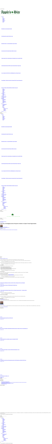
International (4, 89)
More (1, 103)
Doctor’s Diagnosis (4, 96)
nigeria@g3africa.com (2, 299)
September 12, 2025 (2, 361)
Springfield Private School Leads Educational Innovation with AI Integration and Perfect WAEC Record (13, 360)
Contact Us (2, 111)
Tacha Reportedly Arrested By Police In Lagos (7, 36)
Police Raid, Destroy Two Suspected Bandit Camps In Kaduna (9, 43)
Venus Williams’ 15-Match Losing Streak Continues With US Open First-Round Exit (11, 80)
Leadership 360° (4, 202)
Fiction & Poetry (4, 197)
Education (4, 203)
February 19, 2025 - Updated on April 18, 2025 (4, 227)
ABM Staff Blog (4, 101)
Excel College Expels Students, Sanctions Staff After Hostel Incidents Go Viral (9, 349)
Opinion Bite (2, 196)
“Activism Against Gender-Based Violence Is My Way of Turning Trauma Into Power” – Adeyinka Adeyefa (13, 290)
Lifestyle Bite (2, 93)
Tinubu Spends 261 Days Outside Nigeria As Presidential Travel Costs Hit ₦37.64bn (11, 58)
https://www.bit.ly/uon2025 (11, 274)
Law (3, 106)
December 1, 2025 (2, 291)
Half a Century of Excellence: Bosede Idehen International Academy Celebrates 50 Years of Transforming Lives (14, 328)
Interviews (5, 109)
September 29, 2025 (2, 340)
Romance (3, 107)
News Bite (2, 16)
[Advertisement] (18, 4)
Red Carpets (5, 208)
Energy (3, 97)
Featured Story (4, 99)
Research (3, 102)
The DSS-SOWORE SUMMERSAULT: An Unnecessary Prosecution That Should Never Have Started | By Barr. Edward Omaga (13, 382)
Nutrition (3, 94)
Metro (3, 436)
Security (3, 91)
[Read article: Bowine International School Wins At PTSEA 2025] (26, 313)
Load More (1, 377)
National (3, 19)
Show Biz (4, 21)
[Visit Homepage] (10, 15)
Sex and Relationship (6, 108)
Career (3, 100)
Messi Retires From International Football (6, 126)
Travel (3, 95)
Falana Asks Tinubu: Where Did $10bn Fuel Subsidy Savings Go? (9, 87)
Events (3, 18)
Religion (3, 105)
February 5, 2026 (2, 286)
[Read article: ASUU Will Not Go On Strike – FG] (26, 368)
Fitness (3, 191)
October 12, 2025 (2, 329)
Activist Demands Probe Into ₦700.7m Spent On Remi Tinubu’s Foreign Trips (11, 65)
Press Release (4, 20)
